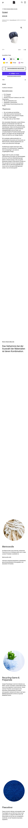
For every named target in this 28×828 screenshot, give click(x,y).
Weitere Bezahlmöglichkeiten (14, 76)
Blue (7, 59)
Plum (22, 62)
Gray (13, 59)
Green (21, 59)
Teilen (3, 79)
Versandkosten (13, 20)
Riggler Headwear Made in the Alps (10, 8)
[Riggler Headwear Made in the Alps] (14, 2)
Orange (14, 62)
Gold (7, 62)
